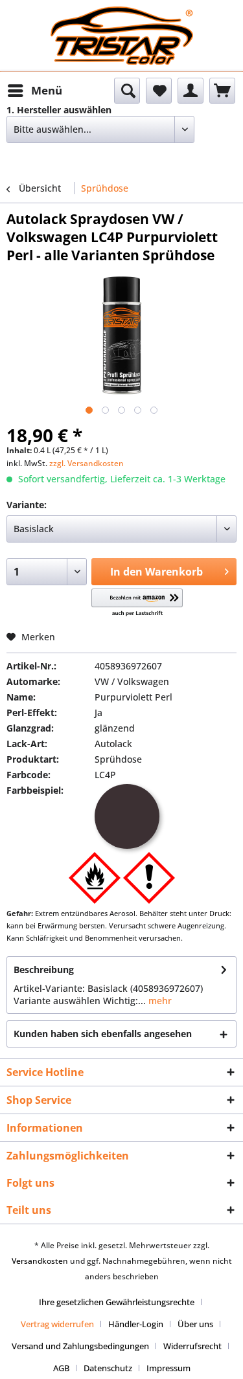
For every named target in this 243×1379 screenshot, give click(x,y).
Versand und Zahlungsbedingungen (80, 1346)
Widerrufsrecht (192, 1346)
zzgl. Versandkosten (86, 463)
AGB (61, 1368)
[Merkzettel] (159, 91)
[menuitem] (34, 91)
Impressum (168, 1368)
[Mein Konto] (190, 91)
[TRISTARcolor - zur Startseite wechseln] (122, 17)
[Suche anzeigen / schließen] (127, 91)
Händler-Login (135, 1324)
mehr (159, 1000)
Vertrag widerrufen (57, 1324)
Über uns (195, 1324)
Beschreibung (44, 969)
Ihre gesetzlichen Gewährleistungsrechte (116, 1302)
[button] (137, 603)
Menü (46, 90)
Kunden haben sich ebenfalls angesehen (103, 1033)
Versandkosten (40, 1260)
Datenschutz (108, 1368)
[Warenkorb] (222, 91)
